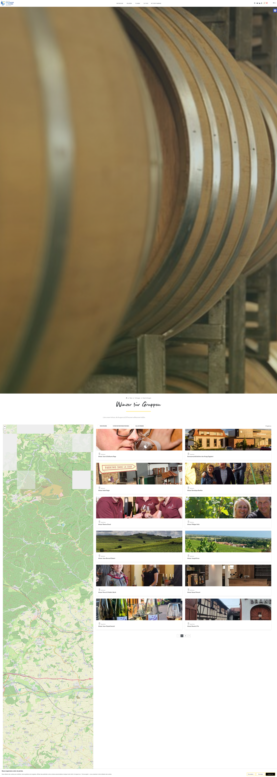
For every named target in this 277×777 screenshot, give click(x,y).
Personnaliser (250, 774)
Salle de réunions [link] (139, 426)
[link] (275, 10)
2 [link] (185, 635)
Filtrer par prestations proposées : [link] (121, 426)
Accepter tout (270, 774)
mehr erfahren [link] (103, 426)
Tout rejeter (260, 774)
